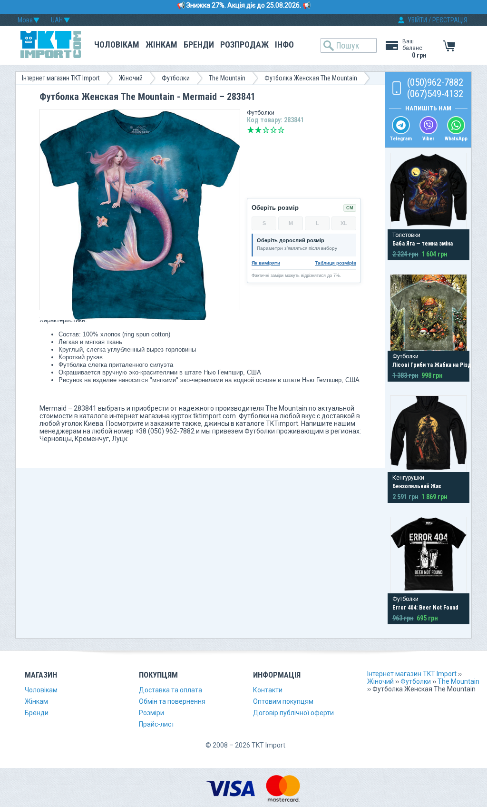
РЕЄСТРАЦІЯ (449, 20)
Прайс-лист (157, 724)
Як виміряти (266, 263)
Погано (258, 130)
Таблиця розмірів (335, 263)
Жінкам (161, 44)
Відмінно (281, 130)
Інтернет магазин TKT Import (61, 78)
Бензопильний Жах (416, 486)
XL (344, 223)
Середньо (266, 130)
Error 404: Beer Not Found (425, 607)
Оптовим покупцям (283, 701)
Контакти (267, 690)
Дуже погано (250, 130)
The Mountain (227, 78)
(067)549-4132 (435, 93)
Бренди (199, 44)
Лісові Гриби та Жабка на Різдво (435, 365)
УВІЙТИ (417, 20)
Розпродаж (244, 44)
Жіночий (131, 78)
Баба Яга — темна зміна (422, 243)
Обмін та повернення (172, 701)
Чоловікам (116, 44)
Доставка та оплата (170, 690)
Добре (273, 130)
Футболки (176, 78)
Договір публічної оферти (293, 713)
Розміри (151, 713)
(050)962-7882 (435, 82)
